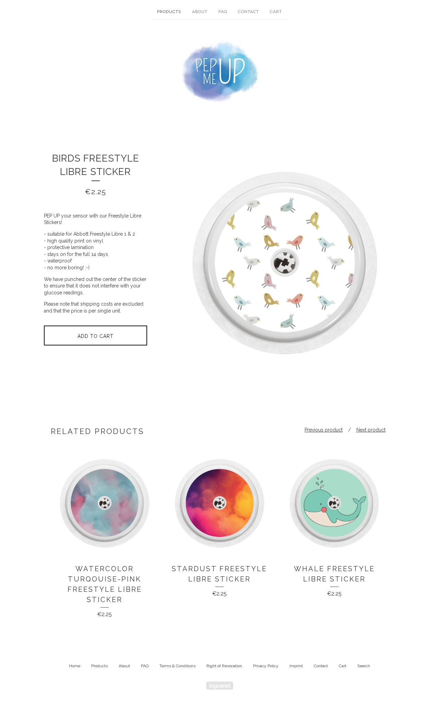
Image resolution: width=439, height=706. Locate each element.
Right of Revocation (224, 665)
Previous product (324, 430)
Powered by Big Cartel (219, 686)
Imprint (296, 665)
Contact (248, 11)
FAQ (222, 11)
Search (363, 665)
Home (74, 665)
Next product (370, 430)
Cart (276, 11)
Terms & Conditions (177, 665)
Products (169, 11)
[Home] (219, 71)
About (199, 11)
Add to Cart (96, 336)
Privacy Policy (265, 665)
